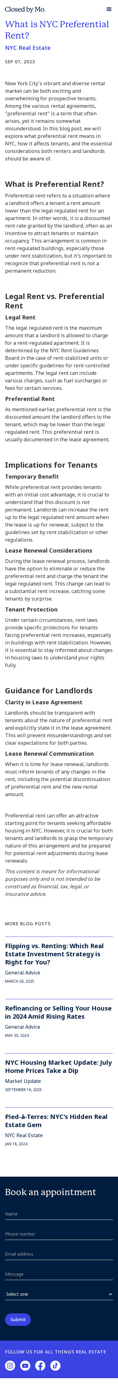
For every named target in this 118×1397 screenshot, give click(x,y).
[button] (106, 9)
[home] (25, 9)
